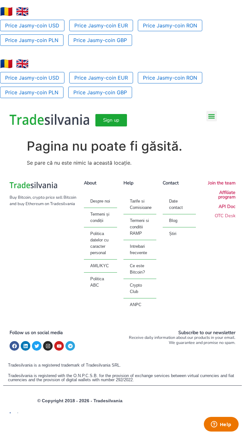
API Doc (227, 206)
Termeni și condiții (99, 217)
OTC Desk (225, 215)
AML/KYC (99, 265)
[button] (211, 116)
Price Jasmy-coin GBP (100, 40)
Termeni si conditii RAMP (139, 227)
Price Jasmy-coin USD (32, 25)
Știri (172, 233)
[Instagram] (48, 346)
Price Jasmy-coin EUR (101, 25)
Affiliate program (226, 194)
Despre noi (100, 201)
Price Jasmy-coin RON (170, 25)
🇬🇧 (22, 11)
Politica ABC (97, 282)
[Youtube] (59, 346)
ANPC (135, 304)
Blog (173, 220)
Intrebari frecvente (138, 249)
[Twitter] (36, 346)
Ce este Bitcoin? (137, 269)
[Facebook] (14, 346)
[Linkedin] (25, 346)
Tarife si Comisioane (141, 204)
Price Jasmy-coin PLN (31, 40)
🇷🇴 (6, 11)
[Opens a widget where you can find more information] (221, 425)
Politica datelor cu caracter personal (99, 243)
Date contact (176, 204)
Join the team (221, 183)
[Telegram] (70, 346)
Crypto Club (136, 288)
